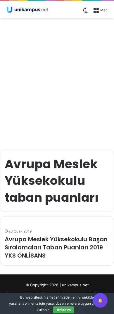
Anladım (64, 310)
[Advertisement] (57, 81)
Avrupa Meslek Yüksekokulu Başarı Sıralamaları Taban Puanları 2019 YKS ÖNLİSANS (56, 247)
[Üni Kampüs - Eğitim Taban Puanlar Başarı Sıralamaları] (27, 9)
